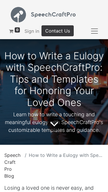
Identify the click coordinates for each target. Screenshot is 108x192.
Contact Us (57, 31)
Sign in (31, 31)
